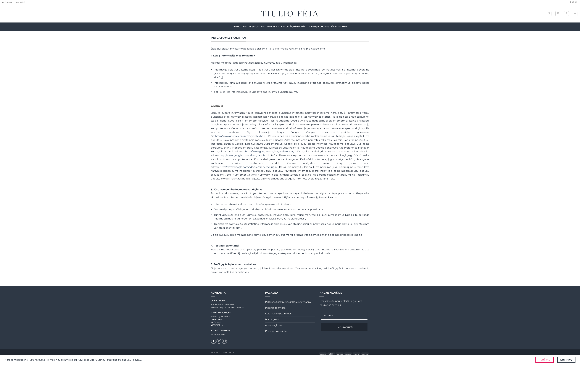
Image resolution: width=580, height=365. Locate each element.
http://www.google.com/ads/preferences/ (269, 151)
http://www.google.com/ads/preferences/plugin (249, 167)
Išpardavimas (339, 27)
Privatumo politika (276, 331)
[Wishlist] (557, 13)
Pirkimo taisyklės (275, 307)
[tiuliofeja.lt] (290, 14)
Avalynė (272, 27)
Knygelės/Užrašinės (293, 27)
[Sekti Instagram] (573, 2)
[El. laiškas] (576, 2)
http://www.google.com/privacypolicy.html (241, 136)
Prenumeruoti (344, 327)
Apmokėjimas (273, 325)
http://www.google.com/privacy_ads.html (245, 155)
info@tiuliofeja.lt (218, 334)
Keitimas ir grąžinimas (278, 313)
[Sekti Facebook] (570, 2)
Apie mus (7, 2)
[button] (566, 13)
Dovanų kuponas (318, 27)
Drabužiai (238, 27)
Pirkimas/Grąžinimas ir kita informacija (288, 302)
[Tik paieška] (549, 13)
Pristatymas (272, 319)
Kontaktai (20, 2)
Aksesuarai (256, 27)
